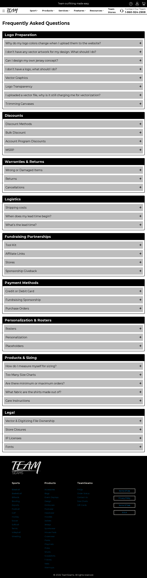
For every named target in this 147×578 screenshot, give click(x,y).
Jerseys (48, 524)
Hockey (15, 516)
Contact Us (82, 497)
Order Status (83, 493)
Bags (47, 493)
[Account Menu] (3, 11)
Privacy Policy (124, 498)
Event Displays (51, 497)
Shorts (48, 552)
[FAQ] (131, 3)
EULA (124, 512)
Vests (47, 563)
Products (47, 10)
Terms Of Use (124, 491)
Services (63, 10)
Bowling (16, 501)
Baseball (16, 489)
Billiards (15, 497)
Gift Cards (82, 505)
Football (16, 509)
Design (48, 501)
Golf (14, 513)
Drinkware (49, 505)
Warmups (49, 567)
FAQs (80, 489)
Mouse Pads (50, 532)
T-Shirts (48, 559)
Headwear (49, 513)
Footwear (49, 509)
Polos (47, 548)
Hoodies (48, 516)
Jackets (48, 520)
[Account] (137, 3)
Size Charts (82, 501)
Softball (15, 524)
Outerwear (50, 536)
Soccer (15, 520)
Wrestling (16, 536)
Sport (33, 10)
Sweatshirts (50, 556)
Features (79, 10)
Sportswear (50, 528)
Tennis (15, 528)
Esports (15, 505)
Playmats (49, 544)
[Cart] (144, 3)
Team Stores (112, 11)
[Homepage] (12, 10)
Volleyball (16, 532)
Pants (47, 540)
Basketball (17, 493)
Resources (96, 10)
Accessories (50, 489)
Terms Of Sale (124, 505)
